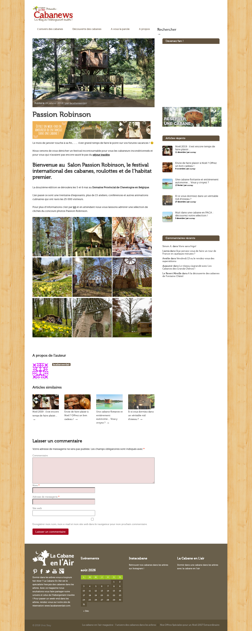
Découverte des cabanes (86, 29)
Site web (37, 508)
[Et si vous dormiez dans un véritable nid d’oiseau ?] (141, 408)
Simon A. (167, 246)
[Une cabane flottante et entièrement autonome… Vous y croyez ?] (109, 408)
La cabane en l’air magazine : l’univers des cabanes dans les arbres (119, 625)
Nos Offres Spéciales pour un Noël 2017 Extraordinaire (190, 625)
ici (74, 207)
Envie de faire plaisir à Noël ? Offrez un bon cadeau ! (76, 415)
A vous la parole (120, 29)
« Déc (86, 611)
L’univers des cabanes (50, 29)
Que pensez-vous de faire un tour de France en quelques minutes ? (189, 252)
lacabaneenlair (61, 364)
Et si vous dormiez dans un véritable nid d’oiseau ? (141, 415)
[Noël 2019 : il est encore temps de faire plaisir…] (45, 408)
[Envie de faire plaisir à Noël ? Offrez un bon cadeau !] (77, 408)
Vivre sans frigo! (187, 246)
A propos (144, 29)
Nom (36, 485)
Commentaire (40, 455)
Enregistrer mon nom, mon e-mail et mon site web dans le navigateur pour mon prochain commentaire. (89, 524)
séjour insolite (101, 154)
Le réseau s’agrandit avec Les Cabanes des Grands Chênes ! (186, 267)
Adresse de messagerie (45, 496)
